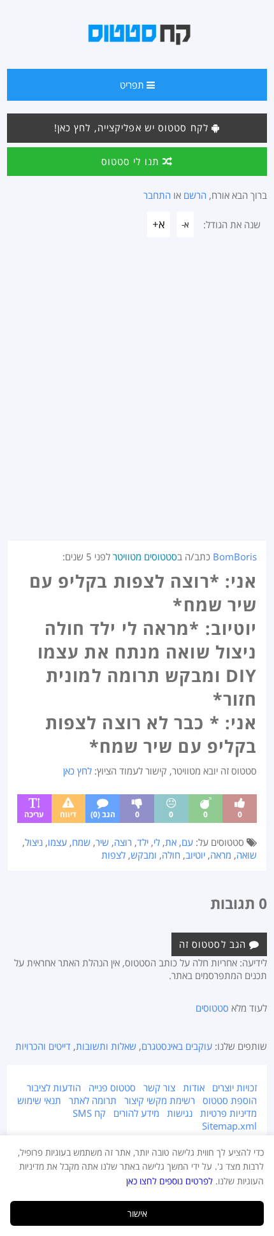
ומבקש (144, 854)
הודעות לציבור (54, 1087)
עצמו (57, 842)
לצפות (113, 854)
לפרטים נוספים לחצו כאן (169, 1181)
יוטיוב (195, 854)
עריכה (34, 814)
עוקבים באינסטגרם (176, 1046)
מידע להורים (136, 1113)
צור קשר (159, 1087)
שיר (102, 842)
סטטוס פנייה (112, 1087)
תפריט (133, 84)
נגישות (179, 1113)
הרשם (195, 195)
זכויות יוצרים (234, 1087)
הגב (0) (102, 814)
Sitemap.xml (229, 1125)
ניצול (34, 842)
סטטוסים (212, 1007)
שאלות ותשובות (106, 1046)
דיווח (68, 814)
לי (157, 842)
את (171, 842)
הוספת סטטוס (230, 1100)
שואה (246, 854)
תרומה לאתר (93, 1100)
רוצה (123, 842)
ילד (142, 842)
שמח (81, 842)
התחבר (157, 195)
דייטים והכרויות (43, 1046)
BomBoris (235, 556)
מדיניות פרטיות (228, 1113)
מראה (220, 854)
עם (187, 842)
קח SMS (89, 1113)
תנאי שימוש (39, 1100)
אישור (137, 1213)
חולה (171, 854)
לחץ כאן (77, 770)
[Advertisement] (137, 396)
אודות (194, 1087)
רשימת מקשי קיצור (159, 1100)
